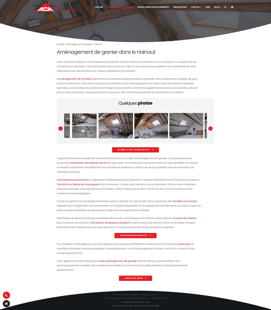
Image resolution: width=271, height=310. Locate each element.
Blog (217, 7)
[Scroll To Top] (266, 307)
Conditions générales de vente (135, 302)
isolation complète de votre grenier (79, 184)
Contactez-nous (133, 278)
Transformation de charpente (153, 7)
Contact (196, 7)
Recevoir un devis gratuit (134, 235)
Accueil (99, 7)
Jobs (207, 7)
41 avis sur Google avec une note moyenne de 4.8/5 (135, 305)
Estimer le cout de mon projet (134, 149)
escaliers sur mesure (184, 201)
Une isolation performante (72, 179)
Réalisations (180, 7)
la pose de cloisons (185, 218)
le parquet (184, 244)
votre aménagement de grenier (117, 261)
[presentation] (60, 128)
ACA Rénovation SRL (149, 294)
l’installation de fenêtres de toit (88, 162)
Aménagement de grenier (120, 7)
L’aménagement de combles (74, 78)
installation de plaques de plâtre (110, 222)
